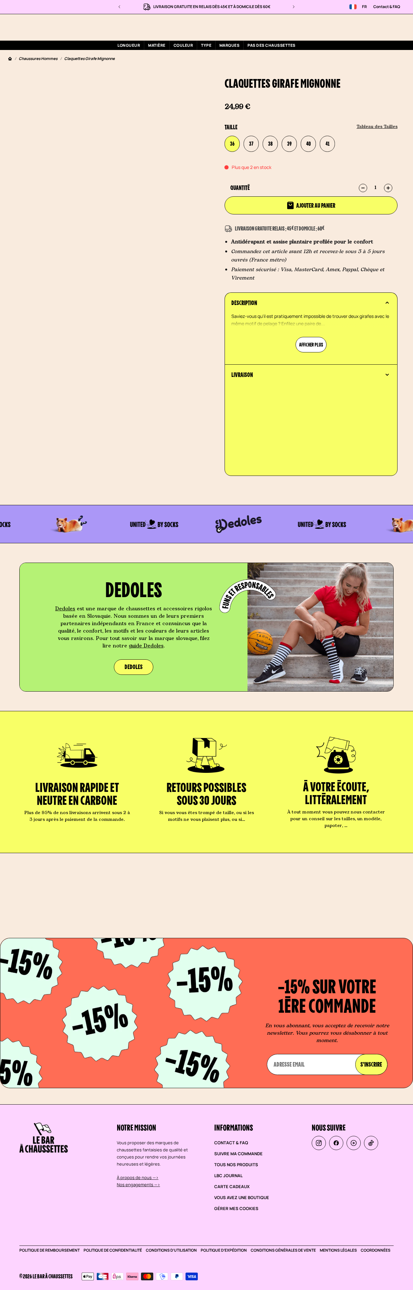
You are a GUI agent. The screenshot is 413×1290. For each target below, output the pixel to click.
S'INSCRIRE (371, 1064)
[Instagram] (319, 1143)
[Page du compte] (380, 27)
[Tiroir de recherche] (365, 27)
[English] (353, 7)
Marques (229, 45)
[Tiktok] (371, 1143)
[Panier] (396, 27)
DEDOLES (134, 667)
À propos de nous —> (137, 1177)
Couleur (183, 45)
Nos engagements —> (138, 1184)
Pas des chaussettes (271, 45)
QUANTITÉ (240, 187)
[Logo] (44, 27)
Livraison (242, 374)
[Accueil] (10, 59)
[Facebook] (336, 1143)
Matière (156, 45)
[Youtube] (354, 1143)
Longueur (128, 45)
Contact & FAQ (386, 6)
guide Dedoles (146, 646)
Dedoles (65, 609)
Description (244, 303)
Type (206, 45)
